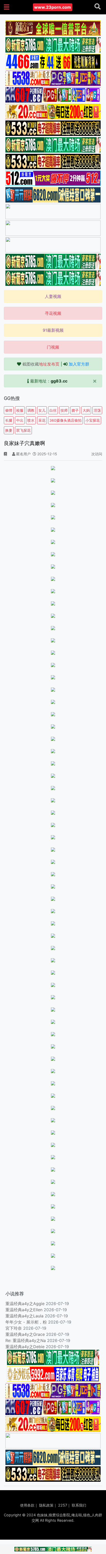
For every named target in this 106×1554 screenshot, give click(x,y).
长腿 (8, 420)
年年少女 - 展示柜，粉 (26, 1322)
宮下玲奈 (13, 1328)
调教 (30, 410)
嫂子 (75, 410)
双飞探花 (23, 430)
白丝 (53, 410)
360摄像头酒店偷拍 (65, 420)
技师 (64, 410)
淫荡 (97, 410)
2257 (62, 1505)
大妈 (86, 410)
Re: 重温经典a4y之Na (25, 1340)
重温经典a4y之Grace (25, 1334)
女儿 (42, 410)
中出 (19, 420)
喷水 (30, 420)
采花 (42, 420)
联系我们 (79, 1505)
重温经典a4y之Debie (25, 1346)
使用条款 (27, 1505)
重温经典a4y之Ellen (23, 1309)
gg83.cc (59, 381)
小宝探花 (92, 420)
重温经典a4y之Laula (25, 1315)
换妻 (8, 430)
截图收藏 (40, 364)
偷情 (8, 410)
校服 (19, 410)
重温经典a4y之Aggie (25, 1303)
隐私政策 (46, 1505)
